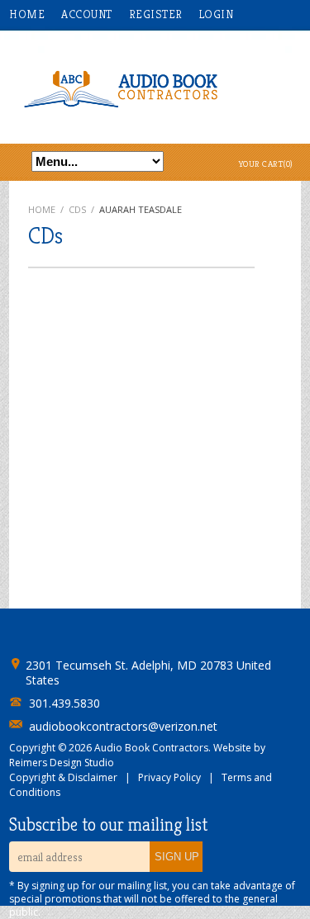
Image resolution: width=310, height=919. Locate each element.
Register (156, 14)
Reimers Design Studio (61, 763)
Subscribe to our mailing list (108, 825)
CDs (77, 209)
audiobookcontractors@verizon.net (123, 726)
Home (27, 14)
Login (216, 14)
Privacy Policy (169, 777)
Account (86, 14)
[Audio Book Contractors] (155, 87)
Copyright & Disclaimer (63, 777)
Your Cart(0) (266, 163)
